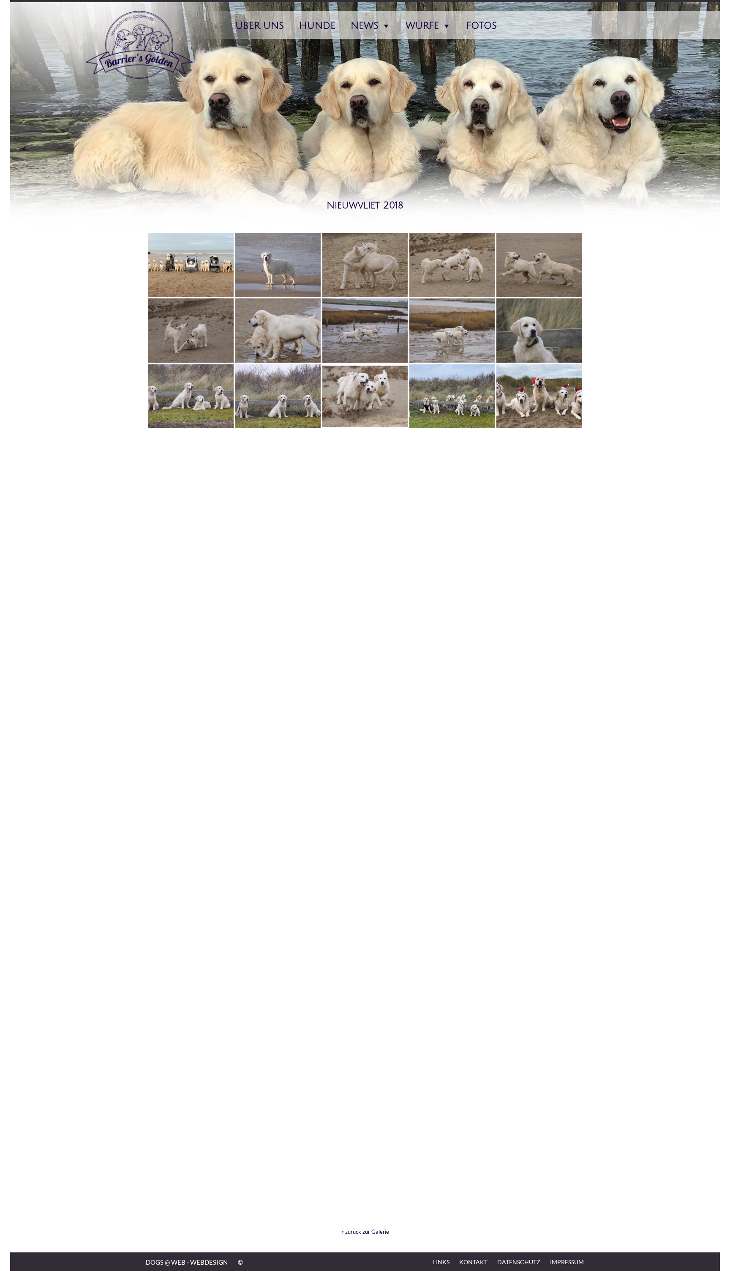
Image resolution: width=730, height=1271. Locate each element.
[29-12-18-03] (191, 396)
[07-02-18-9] (191, 988)
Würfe (422, 26)
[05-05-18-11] (365, 462)
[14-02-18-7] (278, 725)
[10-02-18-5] (539, 856)
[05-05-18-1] (365, 593)
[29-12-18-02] (365, 396)
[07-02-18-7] (365, 988)
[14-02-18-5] (452, 725)
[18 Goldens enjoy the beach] (191, 265)
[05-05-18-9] (539, 462)
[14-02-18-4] (539, 725)
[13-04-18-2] (191, 659)
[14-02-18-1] (365, 791)
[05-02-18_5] (278, 1119)
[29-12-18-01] (452, 396)
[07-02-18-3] (278, 1054)
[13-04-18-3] (539, 593)
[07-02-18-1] (365, 1054)
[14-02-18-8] (191, 725)
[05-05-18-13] (191, 462)
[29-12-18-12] (365, 265)
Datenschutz (518, 1262)
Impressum (567, 1262)
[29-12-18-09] (191, 330)
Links (441, 1262)
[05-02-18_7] (539, 1054)
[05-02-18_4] (365, 1119)
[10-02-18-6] (452, 856)
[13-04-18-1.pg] (278, 659)
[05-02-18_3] (452, 1119)
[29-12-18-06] (452, 330)
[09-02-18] (539, 922)
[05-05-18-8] (191, 528)
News (365, 26)
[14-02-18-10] (452, 659)
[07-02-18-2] (452, 1054)
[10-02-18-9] (191, 856)
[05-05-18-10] (452, 462)
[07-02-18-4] (191, 1054)
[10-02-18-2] (365, 922)
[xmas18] (539, 396)
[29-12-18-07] (365, 330)
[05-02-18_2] (539, 1119)
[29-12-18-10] (539, 265)
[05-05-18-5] (452, 528)
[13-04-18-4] (452, 593)
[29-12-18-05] (539, 330)
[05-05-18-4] (539, 528)
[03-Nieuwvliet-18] (365, 659)
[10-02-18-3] (278, 922)
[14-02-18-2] (278, 791)
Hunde (317, 26)
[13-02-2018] (452, 791)
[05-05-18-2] (278, 593)
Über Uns (259, 26)
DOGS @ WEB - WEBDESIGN (187, 1262)
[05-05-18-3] (191, 593)
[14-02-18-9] (539, 659)
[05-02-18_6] (191, 1119)
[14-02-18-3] (191, 791)
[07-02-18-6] (452, 988)
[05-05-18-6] (365, 528)
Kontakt (473, 1262)
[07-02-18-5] (539, 988)
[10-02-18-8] (278, 856)
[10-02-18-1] (452, 922)
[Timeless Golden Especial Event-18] (278, 265)
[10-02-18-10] (539, 791)
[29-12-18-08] (278, 330)
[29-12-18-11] (452, 265)
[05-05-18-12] (278, 462)
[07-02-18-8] (278, 988)
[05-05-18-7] (278, 528)
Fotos (481, 26)
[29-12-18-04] (278, 396)
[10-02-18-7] (365, 856)
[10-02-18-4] (191, 922)
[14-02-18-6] (365, 725)
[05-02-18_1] (191, 1185)
